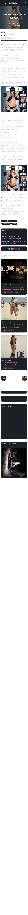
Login (23, 3)
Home (7, 23)
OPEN (7, 33)
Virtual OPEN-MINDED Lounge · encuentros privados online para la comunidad (13, 289)
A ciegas (4, 221)
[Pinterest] (15, 249)
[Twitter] (12, 249)
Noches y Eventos (15, 23)
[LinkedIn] (19, 249)
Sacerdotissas (6, 223)
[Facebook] (9, 249)
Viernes (14, 223)
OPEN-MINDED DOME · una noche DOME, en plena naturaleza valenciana (11, 365)
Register (25, 3)
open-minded (13, 221)
